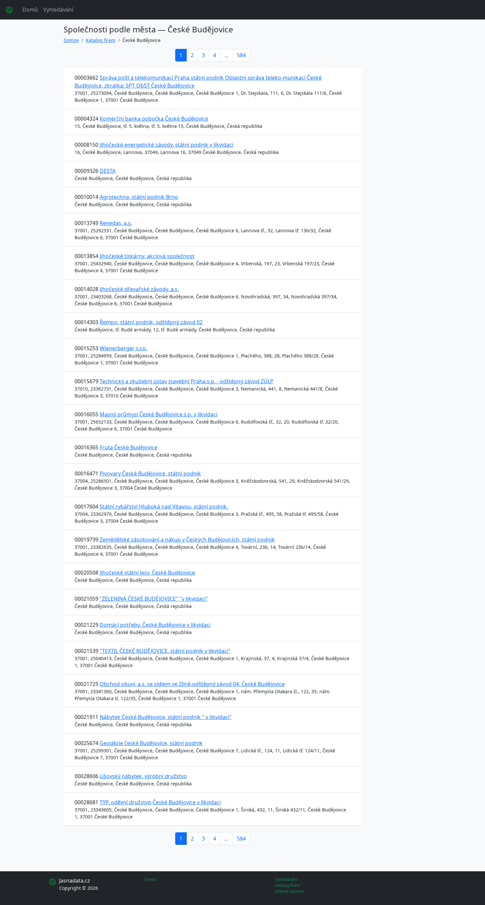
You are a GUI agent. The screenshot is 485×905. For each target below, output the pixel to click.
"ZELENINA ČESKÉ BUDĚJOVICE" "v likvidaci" (154, 598)
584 (241, 55)
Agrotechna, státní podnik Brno (139, 197)
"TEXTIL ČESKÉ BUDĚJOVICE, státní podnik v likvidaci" (165, 651)
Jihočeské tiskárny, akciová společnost (147, 256)
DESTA (107, 170)
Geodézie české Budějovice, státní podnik (151, 743)
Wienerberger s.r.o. (123, 348)
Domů (30, 9)
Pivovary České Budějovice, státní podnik (150, 473)
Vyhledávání (58, 9)
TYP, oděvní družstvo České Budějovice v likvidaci (160, 802)
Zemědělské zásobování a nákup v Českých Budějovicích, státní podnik (187, 539)
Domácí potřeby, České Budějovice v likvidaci (155, 624)
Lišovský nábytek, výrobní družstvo (143, 776)
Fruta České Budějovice (128, 447)
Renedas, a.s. (116, 223)
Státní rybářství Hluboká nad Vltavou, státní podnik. (164, 506)
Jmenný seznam (289, 891)
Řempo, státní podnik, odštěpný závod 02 (151, 322)
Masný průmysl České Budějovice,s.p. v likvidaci (158, 414)
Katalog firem (100, 40)
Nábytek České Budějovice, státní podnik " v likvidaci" (166, 717)
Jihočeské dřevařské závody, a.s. (139, 289)
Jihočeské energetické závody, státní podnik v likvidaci (166, 144)
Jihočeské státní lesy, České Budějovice (147, 572)
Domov (71, 40)
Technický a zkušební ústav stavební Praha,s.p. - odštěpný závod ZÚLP (187, 381)
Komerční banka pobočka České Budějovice (154, 118)
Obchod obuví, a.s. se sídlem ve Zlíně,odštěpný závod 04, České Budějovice (192, 684)
